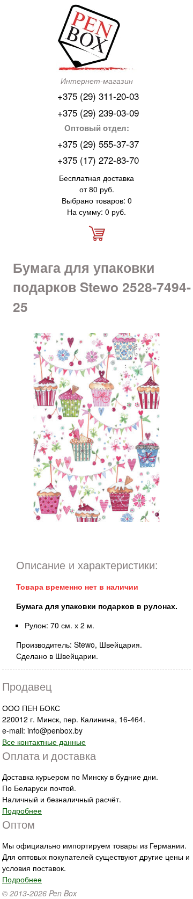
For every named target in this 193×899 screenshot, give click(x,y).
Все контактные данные (44, 741)
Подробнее (22, 810)
